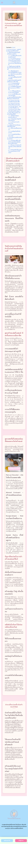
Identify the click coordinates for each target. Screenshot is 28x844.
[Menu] (2, 2)
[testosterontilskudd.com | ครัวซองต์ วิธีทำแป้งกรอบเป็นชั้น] (14, 2)
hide (14, 47)
